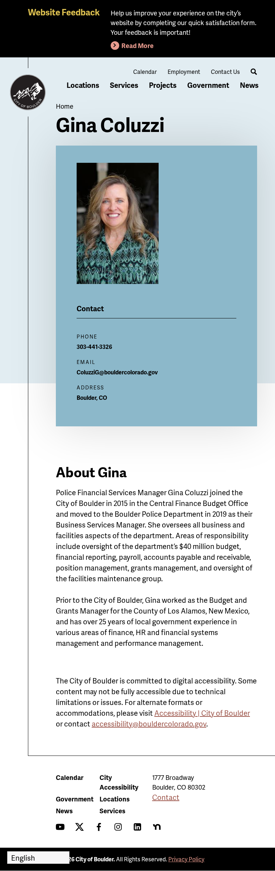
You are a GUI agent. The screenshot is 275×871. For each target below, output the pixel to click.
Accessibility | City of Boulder (202, 713)
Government (208, 85)
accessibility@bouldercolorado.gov (149, 724)
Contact (165, 797)
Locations (83, 85)
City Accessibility (119, 782)
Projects (163, 85)
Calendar (145, 71)
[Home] (28, 92)
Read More (137, 45)
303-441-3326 (94, 346)
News (249, 85)
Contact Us (225, 71)
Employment (184, 71)
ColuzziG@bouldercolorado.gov (117, 372)
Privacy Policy (186, 859)
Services (124, 85)
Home (64, 105)
